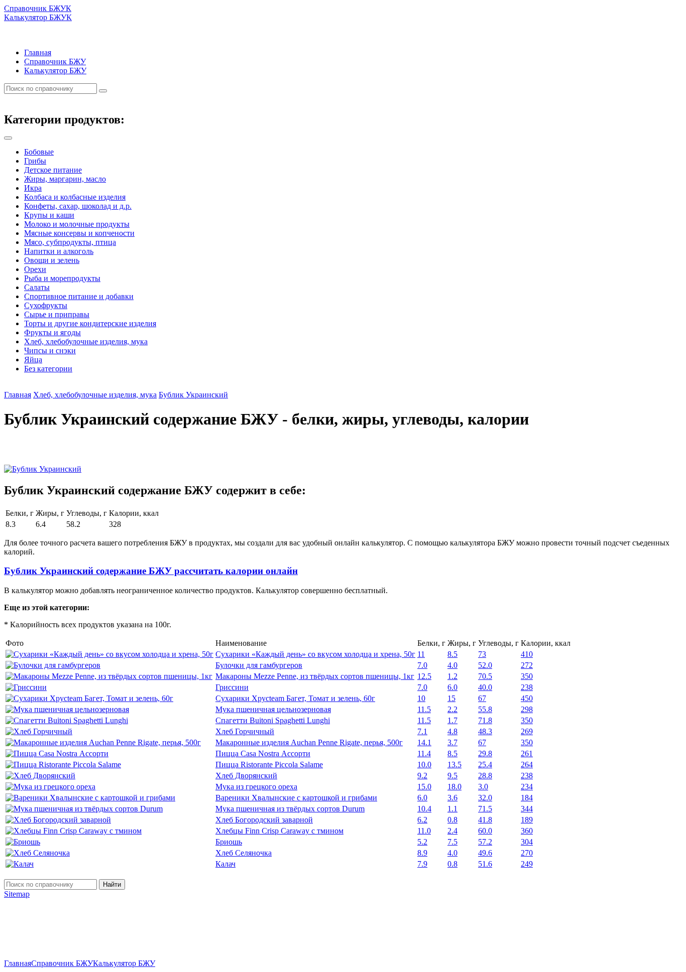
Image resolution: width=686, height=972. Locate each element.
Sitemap (17, 894)
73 (482, 654)
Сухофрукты (45, 305)
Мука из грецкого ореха (256, 786)
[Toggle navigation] (8, 138)
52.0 (485, 665)
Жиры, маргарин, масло (65, 179)
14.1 (424, 742)
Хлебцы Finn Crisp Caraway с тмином (279, 830)
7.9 (422, 864)
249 (527, 864)
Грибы (35, 161)
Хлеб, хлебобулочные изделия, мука (86, 341)
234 (527, 786)
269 (527, 731)
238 (527, 687)
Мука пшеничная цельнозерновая (273, 709)
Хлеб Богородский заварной (264, 819)
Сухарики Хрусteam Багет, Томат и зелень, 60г (295, 698)
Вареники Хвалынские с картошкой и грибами (296, 797)
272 (527, 665)
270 (527, 853)
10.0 (424, 764)
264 (527, 764)
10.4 (424, 808)
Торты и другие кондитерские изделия (90, 323)
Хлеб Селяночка (243, 853)
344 (527, 808)
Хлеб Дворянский (246, 775)
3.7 (452, 742)
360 (527, 830)
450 (527, 698)
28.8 (485, 775)
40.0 (485, 687)
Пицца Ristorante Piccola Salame (269, 764)
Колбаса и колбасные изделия (75, 197)
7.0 (422, 665)
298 (527, 709)
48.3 (485, 731)
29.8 (485, 753)
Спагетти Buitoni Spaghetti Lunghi (272, 720)
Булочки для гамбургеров (258, 665)
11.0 (424, 830)
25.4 (485, 764)
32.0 (485, 797)
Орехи (35, 269)
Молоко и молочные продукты (77, 224)
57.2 (485, 842)
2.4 (452, 830)
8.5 (452, 654)
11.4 (424, 753)
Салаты (37, 287)
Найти (112, 884)
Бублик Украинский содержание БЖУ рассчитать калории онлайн (151, 571)
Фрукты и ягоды (52, 332)
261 (527, 753)
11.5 (424, 709)
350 (527, 676)
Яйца (33, 359)
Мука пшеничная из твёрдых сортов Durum (290, 808)
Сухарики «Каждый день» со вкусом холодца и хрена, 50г (315, 654)
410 (527, 654)
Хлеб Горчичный (244, 731)
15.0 (424, 786)
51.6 (485, 864)
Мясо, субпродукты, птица (70, 242)
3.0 (483, 786)
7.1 (422, 731)
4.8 (452, 731)
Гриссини (232, 687)
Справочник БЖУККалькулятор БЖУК (38, 13)
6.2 (422, 819)
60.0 (485, 830)
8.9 (422, 853)
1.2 (452, 676)
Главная (37, 52)
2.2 (452, 709)
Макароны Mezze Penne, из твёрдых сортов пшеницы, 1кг (314, 676)
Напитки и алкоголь (58, 251)
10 (421, 698)
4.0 (452, 665)
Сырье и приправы (56, 314)
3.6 (452, 797)
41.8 (485, 819)
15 (451, 698)
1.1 (452, 808)
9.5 (452, 775)
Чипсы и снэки (50, 350)
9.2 (422, 775)
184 (527, 797)
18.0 (454, 786)
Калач (225, 864)
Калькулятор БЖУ (55, 70)
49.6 (485, 853)
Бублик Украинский (193, 394)
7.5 (452, 842)
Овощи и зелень (51, 260)
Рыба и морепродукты (62, 278)
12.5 (424, 676)
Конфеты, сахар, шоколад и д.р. (78, 206)
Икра (33, 188)
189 (527, 819)
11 (421, 654)
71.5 (485, 808)
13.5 (454, 764)
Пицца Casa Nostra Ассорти (262, 753)
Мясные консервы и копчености (79, 233)
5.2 (422, 842)
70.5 (485, 676)
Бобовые (39, 152)
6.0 (452, 687)
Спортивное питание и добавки (79, 296)
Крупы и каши (49, 215)
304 (527, 842)
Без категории (48, 368)
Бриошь (228, 842)
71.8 (485, 720)
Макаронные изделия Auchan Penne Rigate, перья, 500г (309, 742)
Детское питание (53, 170)
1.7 (452, 720)
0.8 (452, 819)
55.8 (485, 709)
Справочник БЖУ (55, 61)
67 (482, 698)
